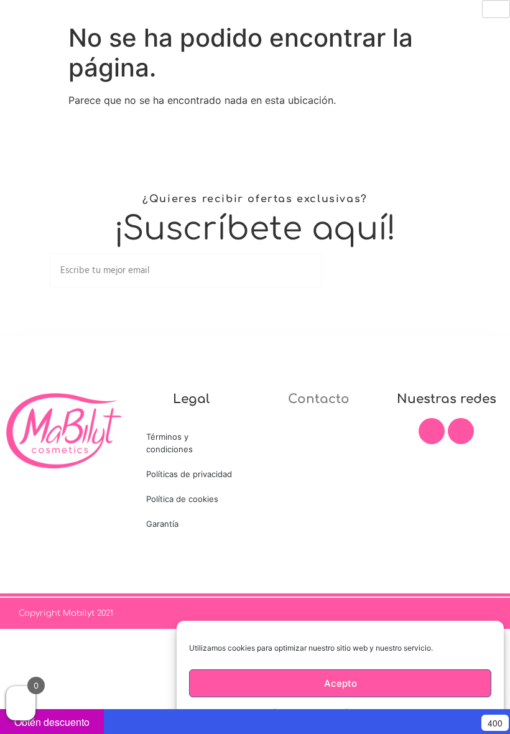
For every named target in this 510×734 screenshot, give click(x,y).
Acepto (340, 683)
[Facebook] (432, 431)
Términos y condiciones (169, 443)
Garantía (162, 524)
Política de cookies (182, 499)
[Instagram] (461, 431)
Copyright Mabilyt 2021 (66, 613)
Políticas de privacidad (189, 474)
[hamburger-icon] (496, 9)
